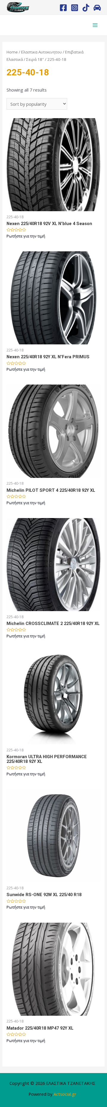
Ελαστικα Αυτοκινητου (41, 52)
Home (12, 52)
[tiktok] (86, 8)
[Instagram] (74, 8)
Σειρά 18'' (35, 59)
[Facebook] (63, 8)
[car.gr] (97, 8)
